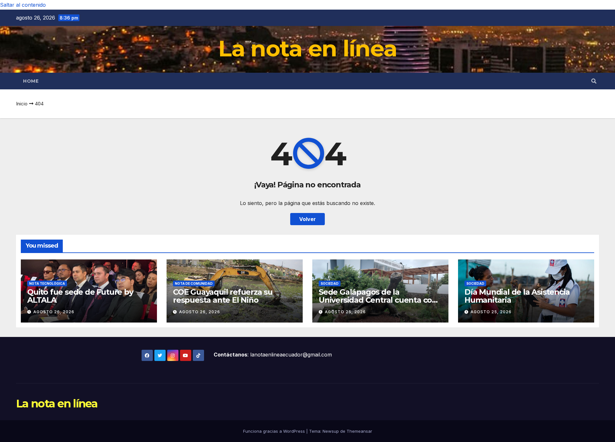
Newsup (331, 431)
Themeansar (359, 431)
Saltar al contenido (23, 5)
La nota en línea (307, 48)
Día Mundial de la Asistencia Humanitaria (517, 296)
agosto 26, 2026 (53, 311)
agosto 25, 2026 (345, 311)
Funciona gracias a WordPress (274, 431)
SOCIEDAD (330, 283)
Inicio (22, 104)
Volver (307, 219)
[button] (593, 81)
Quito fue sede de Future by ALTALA (80, 296)
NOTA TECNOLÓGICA (47, 283)
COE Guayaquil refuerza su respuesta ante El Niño (223, 296)
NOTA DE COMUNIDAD (194, 283)
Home (30, 81)
